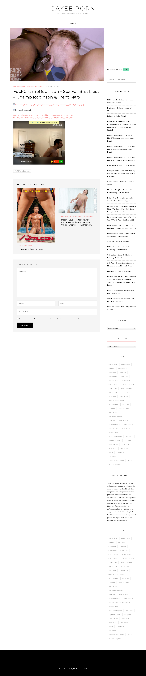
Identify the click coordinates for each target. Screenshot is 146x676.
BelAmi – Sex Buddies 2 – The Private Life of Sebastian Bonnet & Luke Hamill (121, 149)
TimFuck (120, 452)
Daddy (28, 86)
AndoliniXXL (125, 364)
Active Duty (112, 364)
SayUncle (125, 444)
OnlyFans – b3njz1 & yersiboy (118, 241)
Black (23, 86)
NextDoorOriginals (115, 436)
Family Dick (112, 392)
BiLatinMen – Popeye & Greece (119, 271)
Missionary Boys (114, 424)
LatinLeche (112, 412)
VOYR (130, 460)
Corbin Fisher (113, 380)
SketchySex (124, 448)
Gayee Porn (73, 8)
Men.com (111, 420)
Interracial (35, 86)
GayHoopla (124, 396)
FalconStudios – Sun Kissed (32, 249)
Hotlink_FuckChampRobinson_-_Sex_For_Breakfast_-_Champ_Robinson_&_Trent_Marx (43, 117)
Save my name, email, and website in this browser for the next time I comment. (49, 319)
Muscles (90, 216)
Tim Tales (112, 456)
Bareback (16, 86)
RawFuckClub (113, 444)
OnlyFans (129, 436)
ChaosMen (112, 372)
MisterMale (128, 424)
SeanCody (112, 448)
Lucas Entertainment (116, 416)
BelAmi (111, 368)
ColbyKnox (124, 376)
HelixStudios (113, 404)
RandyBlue (128, 440)
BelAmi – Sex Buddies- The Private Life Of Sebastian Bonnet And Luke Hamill (120, 138)
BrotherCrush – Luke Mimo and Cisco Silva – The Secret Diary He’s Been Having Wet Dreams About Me (121, 209)
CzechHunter (113, 384)
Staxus (110, 452)
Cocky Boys (112, 376)
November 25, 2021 (52, 86)
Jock (42, 86)
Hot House (125, 404)
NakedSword (113, 432)
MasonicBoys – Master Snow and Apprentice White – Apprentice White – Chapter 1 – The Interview (76, 222)
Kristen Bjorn (124, 408)
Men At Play (123, 420)
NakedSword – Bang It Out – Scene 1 (121, 165)
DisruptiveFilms (128, 384)
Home (73, 23)
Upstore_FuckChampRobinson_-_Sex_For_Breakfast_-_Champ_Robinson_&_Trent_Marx (43, 115)
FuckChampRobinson (22, 171)
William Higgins (114, 464)
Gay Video (78, 216)
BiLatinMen (122, 368)
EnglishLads (112, 388)
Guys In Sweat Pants (116, 400)
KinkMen (111, 408)
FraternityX (125, 392)
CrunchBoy (126, 380)
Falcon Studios (126, 388)
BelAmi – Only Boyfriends (116, 116)
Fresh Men (112, 396)
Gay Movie (23, 246)
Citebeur (123, 372)
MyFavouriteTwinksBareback (119, 428)
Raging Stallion (114, 440)
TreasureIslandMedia (116, 460)
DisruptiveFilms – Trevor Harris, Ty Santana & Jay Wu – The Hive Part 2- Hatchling (121, 173)
